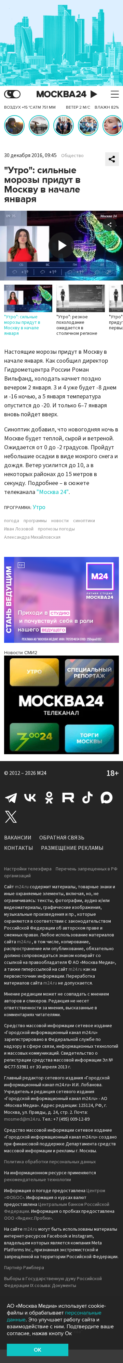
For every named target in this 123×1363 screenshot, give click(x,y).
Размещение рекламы (72, 848)
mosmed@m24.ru (22, 1119)
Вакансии (17, 838)
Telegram (11, 797)
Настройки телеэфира (28, 869)
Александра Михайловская (32, 537)
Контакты (18, 848)
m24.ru (22, 886)
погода (11, 520)
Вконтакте (30, 797)
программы (35, 520)
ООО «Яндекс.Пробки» (28, 1218)
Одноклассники (49, 797)
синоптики (84, 520)
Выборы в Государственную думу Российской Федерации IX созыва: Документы (53, 1282)
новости (60, 520)
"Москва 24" (53, 492)
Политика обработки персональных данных (50, 1161)
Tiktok (87, 797)
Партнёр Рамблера (24, 1267)
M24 (41, 773)
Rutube (68, 797)
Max (106, 797)
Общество (72, 155)
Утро (39, 507)
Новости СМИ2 (20, 653)
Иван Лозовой (18, 529)
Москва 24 (61, 94)
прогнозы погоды (56, 529)
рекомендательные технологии (37, 1179)
